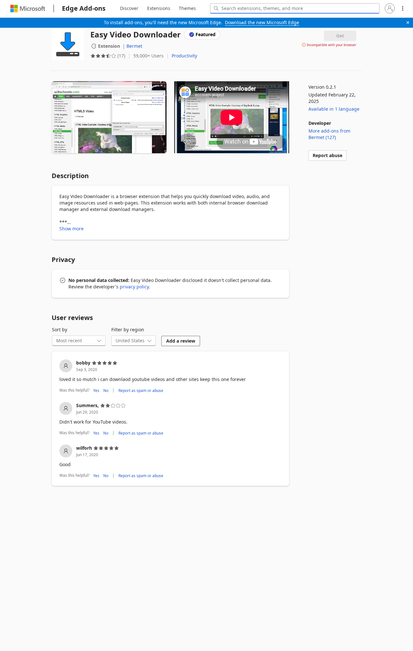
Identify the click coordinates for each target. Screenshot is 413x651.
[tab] (129, 8)
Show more (71, 228)
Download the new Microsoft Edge (262, 22)
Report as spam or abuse (140, 390)
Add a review (180, 341)
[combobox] (294, 8)
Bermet (134, 46)
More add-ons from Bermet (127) (329, 134)
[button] (390, 8)
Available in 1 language (333, 109)
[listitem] (170, 376)
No (105, 390)
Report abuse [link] (327, 155)
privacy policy (134, 287)
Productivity (184, 56)
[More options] (403, 8)
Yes (96, 390)
